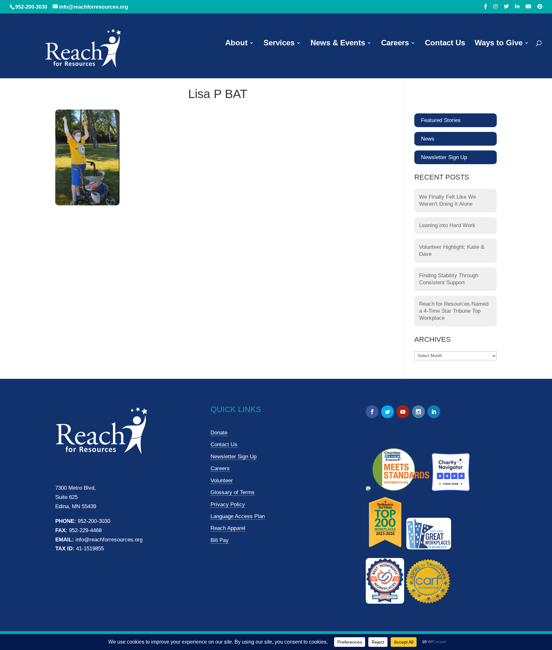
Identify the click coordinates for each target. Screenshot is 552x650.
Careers (395, 44)
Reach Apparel (228, 528)
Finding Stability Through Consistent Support (448, 279)
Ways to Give (499, 44)
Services (279, 44)
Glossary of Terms (233, 492)
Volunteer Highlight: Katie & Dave (451, 250)
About (236, 44)
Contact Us (445, 44)
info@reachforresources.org (108, 540)
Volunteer (222, 481)
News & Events (337, 44)
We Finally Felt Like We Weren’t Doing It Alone (447, 200)
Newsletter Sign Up (444, 157)
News (427, 139)
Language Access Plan (238, 516)
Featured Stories (441, 120)
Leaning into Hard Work (447, 225)
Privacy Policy (228, 504)
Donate (219, 433)
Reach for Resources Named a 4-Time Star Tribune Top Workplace (453, 311)
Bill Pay (220, 540)
